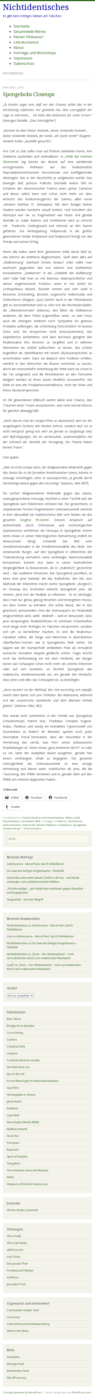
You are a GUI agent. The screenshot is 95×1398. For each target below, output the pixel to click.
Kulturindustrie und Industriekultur (43, 817)
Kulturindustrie (12, 825)
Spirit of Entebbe (17, 1156)
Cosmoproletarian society (23, 1060)
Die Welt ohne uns (18, 1067)
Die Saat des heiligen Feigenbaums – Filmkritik (35, 871)
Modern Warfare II (47, 825)
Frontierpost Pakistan (20, 1270)
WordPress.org (16, 1378)
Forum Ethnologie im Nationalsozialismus (33, 1081)
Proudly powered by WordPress (22, 1392)
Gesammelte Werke (29, 31)
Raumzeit (12, 1150)
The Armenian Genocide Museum (27, 1170)
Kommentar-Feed (18, 1371)
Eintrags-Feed (15, 1364)
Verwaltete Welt (30, 821)
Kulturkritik (28, 825)
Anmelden (13, 1357)
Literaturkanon (26, 42)
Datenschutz (23, 63)
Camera (12, 1039)
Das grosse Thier (17, 1263)
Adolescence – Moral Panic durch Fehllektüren (35, 864)
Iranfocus (13, 1277)
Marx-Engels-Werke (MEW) (23, 1122)
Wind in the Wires (17, 1331)
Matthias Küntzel (17, 1129)
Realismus (66, 825)
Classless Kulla (16, 1046)
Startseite (21, 26)
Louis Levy (13, 1317)
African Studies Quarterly (22, 1210)
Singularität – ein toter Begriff (25, 899)
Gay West (13, 1088)
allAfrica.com (15, 1250)
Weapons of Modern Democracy (27, 1184)
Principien (13, 1143)
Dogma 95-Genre (34, 520)
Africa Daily (14, 1236)
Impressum (22, 58)
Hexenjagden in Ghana (21, 1095)
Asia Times (13, 1257)
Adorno (62, 821)
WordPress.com (81, 1392)
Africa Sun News (17, 1243)
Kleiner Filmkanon (28, 36)
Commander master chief (23, 1310)
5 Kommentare (32, 828)
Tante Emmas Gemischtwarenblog (28, 1324)
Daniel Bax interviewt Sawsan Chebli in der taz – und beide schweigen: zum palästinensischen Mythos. (43, 880)
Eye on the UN (15, 1074)
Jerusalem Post (16, 1284)
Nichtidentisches (36, 7)
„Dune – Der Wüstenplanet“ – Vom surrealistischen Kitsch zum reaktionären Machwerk (40, 956)
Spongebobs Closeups (28, 94)
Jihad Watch (14, 1101)
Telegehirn (13, 1163)
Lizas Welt (13, 1115)
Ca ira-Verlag (15, 1033)
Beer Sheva (14, 1019)
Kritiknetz (12, 1108)
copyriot (12, 1053)
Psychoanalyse (11, 821)
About (18, 47)
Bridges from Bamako (20, 1026)
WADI (10, 1177)
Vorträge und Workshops (34, 52)
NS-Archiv (13, 1136)
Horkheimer (75, 821)
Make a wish (73, 817)
